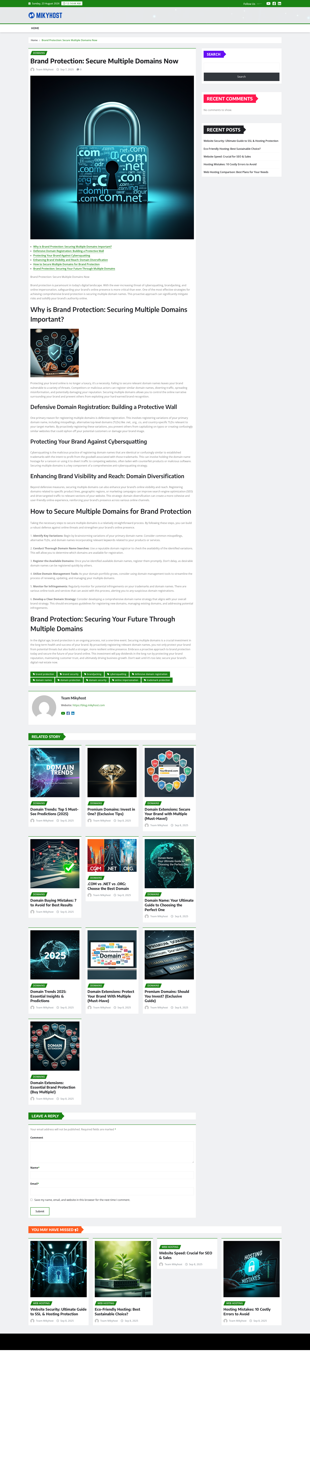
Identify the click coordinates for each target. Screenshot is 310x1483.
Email (34, 1183)
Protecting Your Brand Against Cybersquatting (61, 255)
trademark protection (158, 680)
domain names (44, 680)
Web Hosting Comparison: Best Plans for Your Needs (236, 172)
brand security (70, 674)
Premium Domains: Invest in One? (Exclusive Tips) (111, 811)
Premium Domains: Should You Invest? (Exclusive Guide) (167, 996)
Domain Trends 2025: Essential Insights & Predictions (48, 996)
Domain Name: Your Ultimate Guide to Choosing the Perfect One (169, 905)
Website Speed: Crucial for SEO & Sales (227, 156)
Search (214, 54)
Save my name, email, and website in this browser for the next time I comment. (82, 1200)
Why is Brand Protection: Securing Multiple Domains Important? (72, 246)
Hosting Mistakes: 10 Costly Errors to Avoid (230, 164)
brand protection (45, 674)
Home (35, 28)
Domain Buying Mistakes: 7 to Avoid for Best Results (53, 902)
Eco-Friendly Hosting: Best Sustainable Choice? (232, 149)
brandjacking (94, 674)
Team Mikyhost (45, 69)
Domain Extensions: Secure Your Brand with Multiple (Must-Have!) (167, 814)
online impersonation (126, 680)
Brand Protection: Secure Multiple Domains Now (69, 40)
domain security (97, 680)
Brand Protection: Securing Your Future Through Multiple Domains (74, 268)
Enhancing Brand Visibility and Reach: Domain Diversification (70, 260)
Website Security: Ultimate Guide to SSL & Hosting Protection (241, 141)
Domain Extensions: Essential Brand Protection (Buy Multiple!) (52, 1087)
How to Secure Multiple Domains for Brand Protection (66, 264)
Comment (36, 1137)
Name (35, 1167)
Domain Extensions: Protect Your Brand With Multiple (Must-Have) (111, 996)
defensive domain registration (151, 674)
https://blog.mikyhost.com (89, 705)
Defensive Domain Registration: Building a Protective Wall (68, 251)
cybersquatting (118, 674)
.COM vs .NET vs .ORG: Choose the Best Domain (108, 886)
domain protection (70, 680)
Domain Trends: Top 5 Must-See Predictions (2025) (54, 811)
